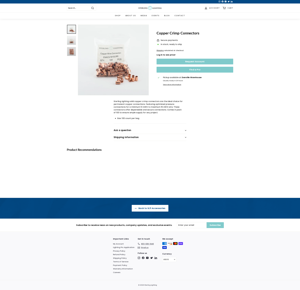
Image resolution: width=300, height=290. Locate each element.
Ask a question (122, 130)
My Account (118, 244)
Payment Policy (120, 265)
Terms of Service (120, 261)
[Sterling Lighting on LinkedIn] (156, 257)
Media (144, 15)
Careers (116, 272)
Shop (118, 15)
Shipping (160, 50)
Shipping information (126, 137)
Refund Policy (119, 254)
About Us (130, 15)
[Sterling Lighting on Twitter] (151, 257)
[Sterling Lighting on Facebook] (143, 257)
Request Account (195, 61)
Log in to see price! (166, 55)
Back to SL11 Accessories (151, 208)
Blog (167, 15)
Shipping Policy (120, 258)
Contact (179, 15)
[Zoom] (113, 60)
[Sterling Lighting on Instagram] (139, 257)
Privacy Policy (119, 251)
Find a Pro (195, 69)
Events (155, 15)
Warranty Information (123, 269)
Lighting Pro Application (124, 247)
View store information (172, 85)
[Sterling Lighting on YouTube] (147, 257)
